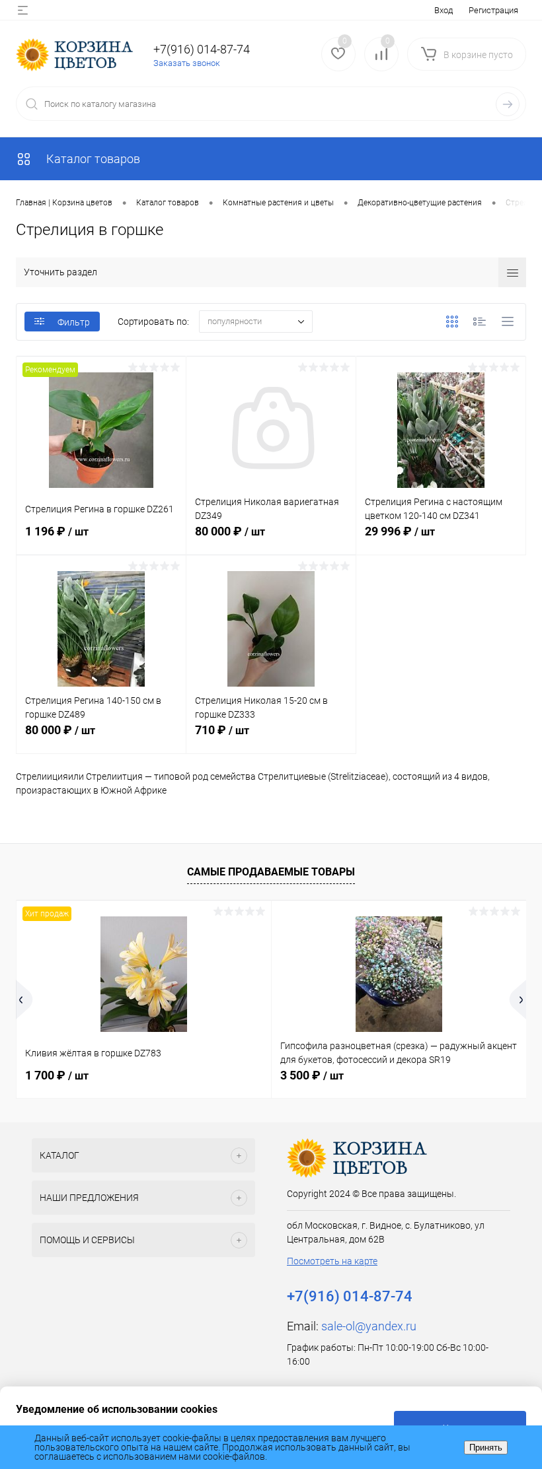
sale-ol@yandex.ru (368, 1326)
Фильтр (74, 322)
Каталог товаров (92, 159)
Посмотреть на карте (332, 1261)
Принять (485, 1447)
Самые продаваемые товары (271, 872)
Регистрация (493, 10)
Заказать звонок (186, 63)
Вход (443, 10)
